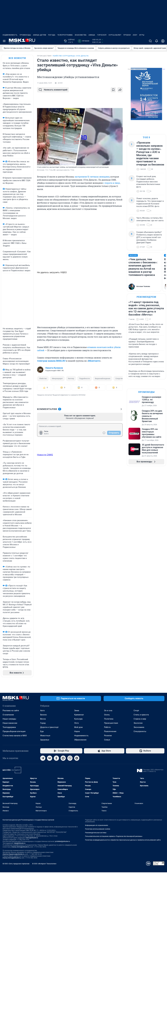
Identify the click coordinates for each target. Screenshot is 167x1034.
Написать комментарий (55, 89)
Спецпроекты (140, 731)
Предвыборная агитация (14, 731)
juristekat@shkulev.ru (62, 841)
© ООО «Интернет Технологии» (44, 864)
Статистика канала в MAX (15, 735)
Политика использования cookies (97, 829)
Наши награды (9, 719)
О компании (8, 715)
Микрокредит (57, 378)
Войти (46, 434)
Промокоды (25, 35)
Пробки (127, 35)
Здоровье (44, 740)
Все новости (17, 58)
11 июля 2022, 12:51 (44, 83)
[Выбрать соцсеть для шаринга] (120, 89)
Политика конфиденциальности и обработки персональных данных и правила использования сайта (123, 840)
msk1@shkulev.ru (32, 838)
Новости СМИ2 (45, 454)
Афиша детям (39, 35)
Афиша (92, 35)
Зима (76, 710)
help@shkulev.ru (19, 843)
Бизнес (43, 715)
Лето (76, 723)
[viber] (70, 758)
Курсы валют (115, 35)
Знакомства (81, 35)
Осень (107, 715)
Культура (78, 719)
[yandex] (76, 758)
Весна (43, 719)
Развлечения (110, 731)
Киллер (71, 378)
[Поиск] (150, 41)
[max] (63, 758)
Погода (51, 35)
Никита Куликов (54, 368)
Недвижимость (10, 35)
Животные (45, 735)
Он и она (108, 710)
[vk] (49, 758)
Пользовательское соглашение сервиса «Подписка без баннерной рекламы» (113, 836)
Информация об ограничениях (96, 825)
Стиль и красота (141, 715)
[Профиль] (163, 41)
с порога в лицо (111, 183)
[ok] (56, 758)
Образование (80, 740)
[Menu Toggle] (4, 41)
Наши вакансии (10, 723)
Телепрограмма (65, 35)
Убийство (43, 378)
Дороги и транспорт (49, 727)
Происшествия (111, 723)
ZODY (135, 35)
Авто (42, 710)
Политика (108, 719)
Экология (138, 723)
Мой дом (78, 727)
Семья (107, 740)
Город (43, 723)
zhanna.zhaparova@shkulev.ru (13, 854)
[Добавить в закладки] (113, 89)
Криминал (79, 715)
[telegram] (42, 758)
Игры (141, 35)
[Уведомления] (156, 41)
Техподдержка (9, 727)
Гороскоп (102, 35)
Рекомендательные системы (95, 833)
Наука (77, 731)
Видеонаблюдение (102, 378)
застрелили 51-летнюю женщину (92, 176)
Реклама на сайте (11, 710)
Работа (107, 727)
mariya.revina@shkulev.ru (20, 847)
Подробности (84, 378)
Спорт (136, 710)
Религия (108, 735)
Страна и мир (140, 719)
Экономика (139, 727)
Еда (42, 731)
